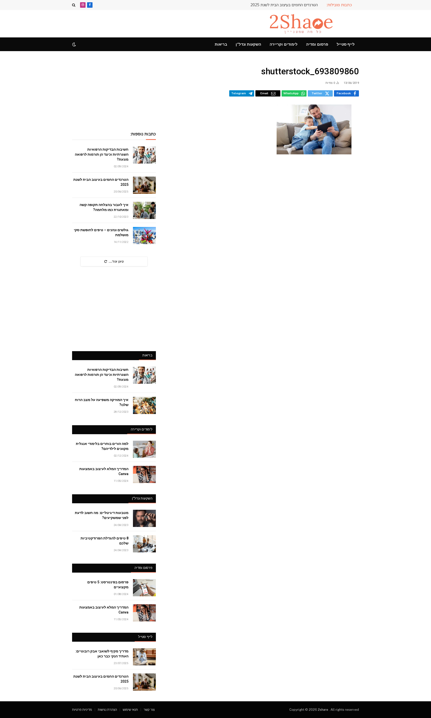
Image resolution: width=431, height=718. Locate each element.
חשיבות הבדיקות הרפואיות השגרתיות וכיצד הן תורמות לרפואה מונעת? (101, 154)
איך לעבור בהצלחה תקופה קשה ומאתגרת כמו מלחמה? (104, 207)
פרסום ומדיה (317, 44)
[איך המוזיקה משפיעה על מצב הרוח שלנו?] (144, 405)
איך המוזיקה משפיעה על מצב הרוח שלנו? (101, 402)
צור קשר (149, 710)
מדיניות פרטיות (82, 710)
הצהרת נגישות (107, 710)
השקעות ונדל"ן (248, 44)
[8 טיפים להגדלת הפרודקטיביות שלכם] (144, 543)
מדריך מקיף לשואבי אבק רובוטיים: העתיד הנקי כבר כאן (101, 653)
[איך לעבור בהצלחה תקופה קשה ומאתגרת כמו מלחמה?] (144, 210)
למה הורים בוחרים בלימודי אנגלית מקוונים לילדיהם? (102, 446)
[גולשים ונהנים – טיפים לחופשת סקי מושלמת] (144, 235)
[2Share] (302, 23)
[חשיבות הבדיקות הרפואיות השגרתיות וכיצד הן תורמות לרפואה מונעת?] (144, 155)
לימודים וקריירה (284, 44)
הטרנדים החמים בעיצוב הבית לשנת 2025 (284, 4)
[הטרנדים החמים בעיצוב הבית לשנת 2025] (144, 185)
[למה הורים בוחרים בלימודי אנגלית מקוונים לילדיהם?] (144, 449)
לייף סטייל (346, 44)
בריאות (221, 44)
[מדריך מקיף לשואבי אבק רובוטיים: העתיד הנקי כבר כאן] (144, 656)
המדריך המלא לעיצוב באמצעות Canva (103, 471)
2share (323, 710)
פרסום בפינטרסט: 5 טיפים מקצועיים (107, 584)
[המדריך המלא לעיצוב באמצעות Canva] (144, 474)
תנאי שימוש (130, 710)
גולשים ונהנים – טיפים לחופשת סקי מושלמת (101, 232)
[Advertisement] (163, 23)
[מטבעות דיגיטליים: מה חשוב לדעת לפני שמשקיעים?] (144, 518)
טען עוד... (116, 261)
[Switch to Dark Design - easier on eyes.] (74, 44)
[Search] (74, 5)
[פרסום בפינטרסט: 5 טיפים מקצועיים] (144, 587)
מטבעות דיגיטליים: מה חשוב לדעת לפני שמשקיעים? (101, 515)
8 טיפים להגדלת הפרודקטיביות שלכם (104, 540)
